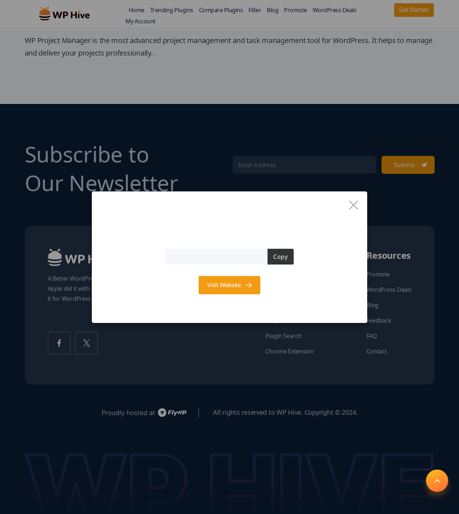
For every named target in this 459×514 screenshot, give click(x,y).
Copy (280, 257)
